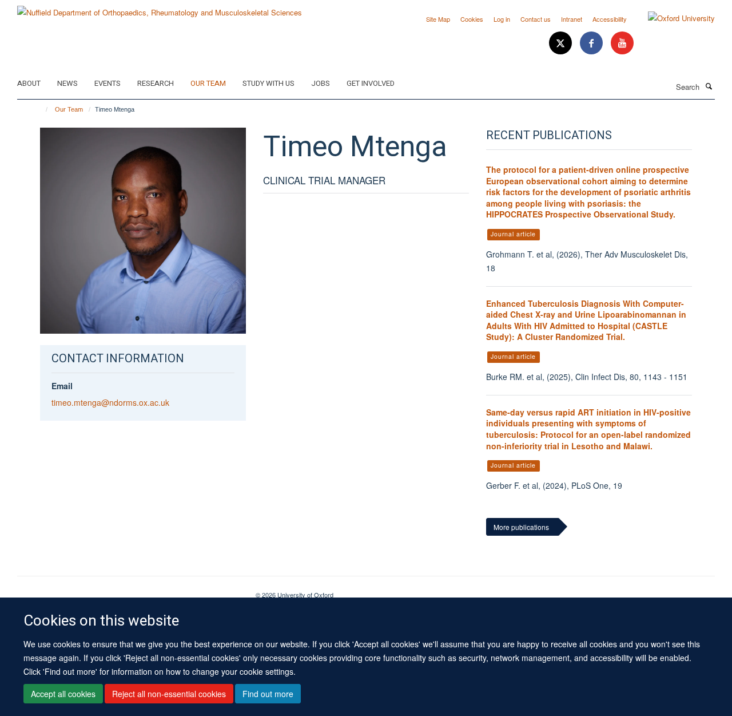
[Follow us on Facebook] (592, 43)
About (29, 83)
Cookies (471, 18)
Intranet (571, 18)
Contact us (535, 18)
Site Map (438, 18)
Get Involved (371, 83)
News (67, 83)
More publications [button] (521, 527)
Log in (502, 18)
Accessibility (609, 18)
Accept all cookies (63, 693)
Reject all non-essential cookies (169, 693)
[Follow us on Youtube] (622, 43)
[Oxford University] (673, 18)
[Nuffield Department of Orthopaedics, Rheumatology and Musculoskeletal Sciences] (159, 8)
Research (155, 83)
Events (107, 83)
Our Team (208, 83)
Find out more (267, 693)
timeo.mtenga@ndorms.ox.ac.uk (110, 402)
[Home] (41, 109)
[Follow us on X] (561, 43)
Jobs (320, 83)
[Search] (708, 86)
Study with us (268, 83)
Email (62, 385)
